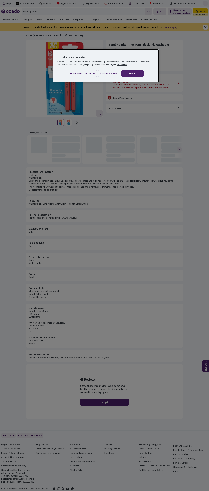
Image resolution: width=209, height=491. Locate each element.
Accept (132, 73)
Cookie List (122, 64)
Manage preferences (109, 73)
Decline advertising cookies (82, 73)
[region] (106, 66)
